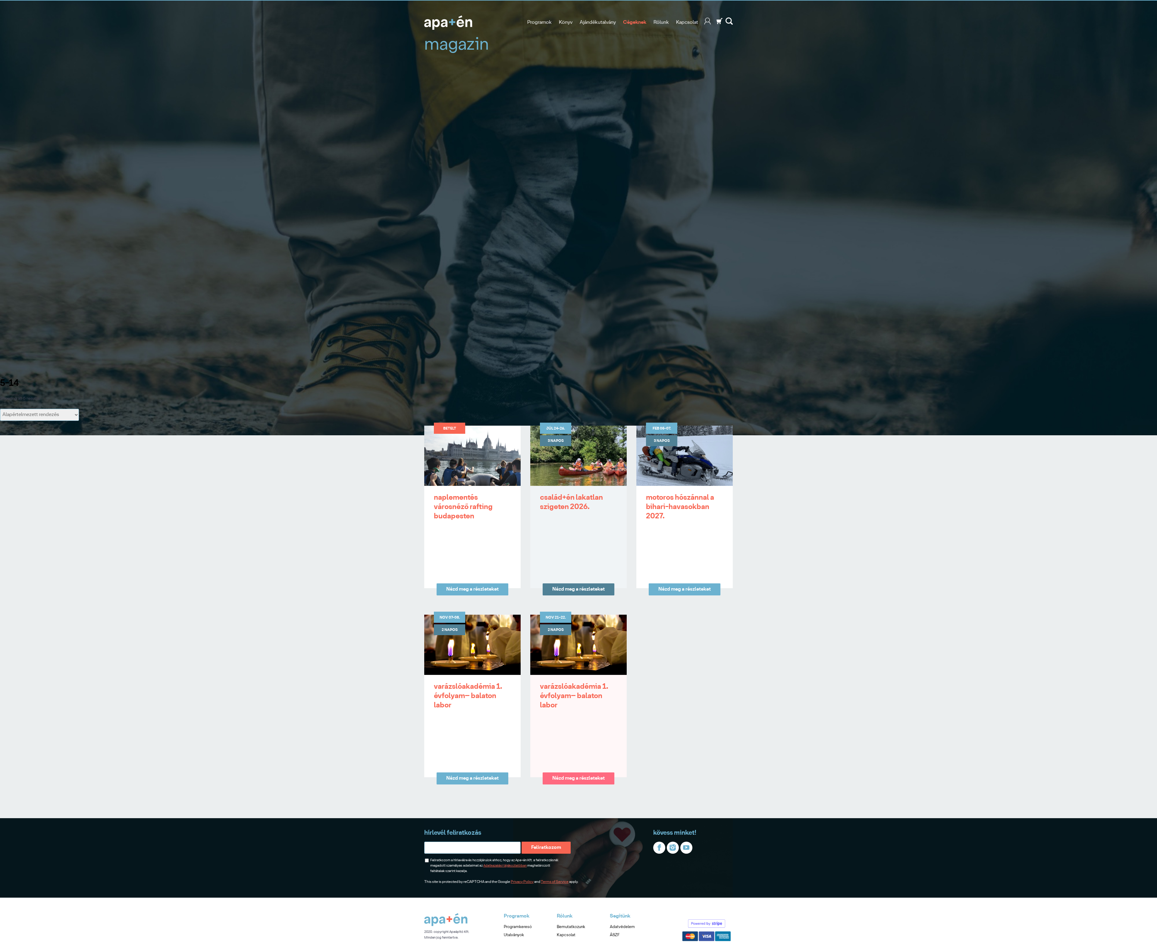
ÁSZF (614, 935)
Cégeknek (634, 22)
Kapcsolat (687, 22)
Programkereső (518, 927)
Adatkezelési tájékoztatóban (505, 865)
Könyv (565, 22)
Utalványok (514, 935)
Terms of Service (555, 881)
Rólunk (661, 22)
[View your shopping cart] (719, 23)
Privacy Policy (522, 881)
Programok (539, 22)
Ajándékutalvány (598, 22)
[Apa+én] (446, 925)
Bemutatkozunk (571, 927)
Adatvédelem (622, 927)
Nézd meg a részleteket (472, 589)
